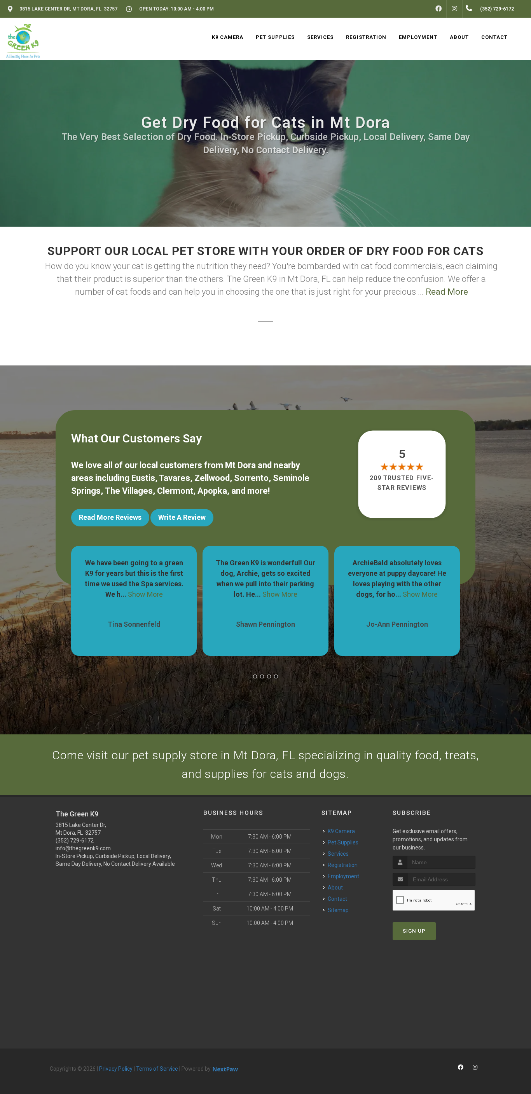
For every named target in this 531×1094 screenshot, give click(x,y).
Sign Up (414, 931)
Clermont (175, 491)
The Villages (129, 491)
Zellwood (212, 478)
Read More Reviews (110, 517)
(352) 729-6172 (75, 840)
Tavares (174, 478)
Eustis (143, 478)
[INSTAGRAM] (454, 9)
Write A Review (182, 517)
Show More (148, 594)
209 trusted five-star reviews (402, 482)
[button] (255, 676)
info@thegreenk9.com (83, 848)
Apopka (212, 491)
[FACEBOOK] (438, 9)
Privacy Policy (116, 1069)
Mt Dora (240, 465)
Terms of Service (157, 1069)
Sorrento (251, 478)
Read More (447, 292)
